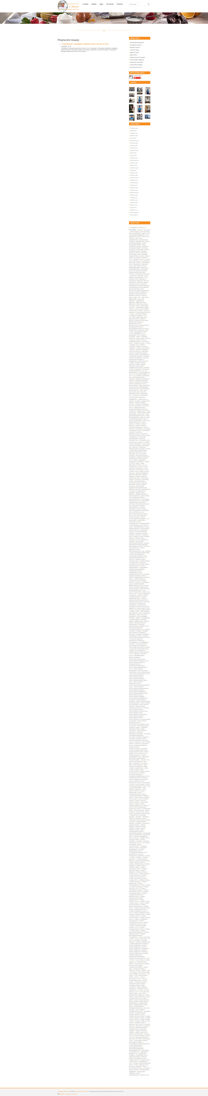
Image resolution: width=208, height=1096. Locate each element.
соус (139, 843)
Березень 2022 (134, 178)
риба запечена (138, 765)
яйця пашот (134, 1061)
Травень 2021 (134, 185)
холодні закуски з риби (136, 1016)
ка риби (138, 375)
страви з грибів (134, 867)
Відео (101, 4)
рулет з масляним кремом (139, 785)
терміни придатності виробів (138, 953)
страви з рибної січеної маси (137, 905)
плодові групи (143, 626)
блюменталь (140, 241)
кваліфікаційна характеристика (138, 387)
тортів (144, 980)
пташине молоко (134, 755)
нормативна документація (137, 556)
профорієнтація (134, 748)
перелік (139, 595)
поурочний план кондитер (137, 645)
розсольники (145, 783)
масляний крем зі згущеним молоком (138, 483)
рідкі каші (138, 789)
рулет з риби (146, 786)
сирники (138, 817)
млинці (142, 507)
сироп (144, 818)
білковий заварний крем (138, 255)
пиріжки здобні (135, 619)
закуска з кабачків (142, 349)
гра (145, 315)
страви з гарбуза (141, 865)
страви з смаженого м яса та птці (138, 911)
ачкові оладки (134, 232)
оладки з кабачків (134, 576)
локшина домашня (143, 457)
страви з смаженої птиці (141, 912)
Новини (93, 4)
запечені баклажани (135, 358)
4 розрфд (140, 227)
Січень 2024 (133, 155)
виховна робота (134, 284)
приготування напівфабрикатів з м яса (139, 686)
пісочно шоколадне (135, 761)
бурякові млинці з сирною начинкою (138, 252)
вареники (146, 261)
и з (143, 371)
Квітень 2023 (133, 165)
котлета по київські (135, 406)
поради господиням (142, 634)
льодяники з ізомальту (136, 462)
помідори (142, 632)
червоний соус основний (137, 1029)
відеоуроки (140, 301)
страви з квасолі (144, 873)
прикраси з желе (134, 727)
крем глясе (141, 414)
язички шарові (145, 1060)
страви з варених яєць (142, 860)
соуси (139, 844)
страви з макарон (134, 882)
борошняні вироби (135, 243)
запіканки (138, 369)
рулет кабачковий (135, 787)
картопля (137, 382)
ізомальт (138, 1066)
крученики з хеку (135, 430)
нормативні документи (136, 557)
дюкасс (143, 335)
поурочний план (141, 644)
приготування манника (136, 678)
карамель (138, 379)
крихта (146, 427)
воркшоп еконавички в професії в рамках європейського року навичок (139, 285)
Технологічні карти (136, 67)
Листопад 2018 (134, 212)
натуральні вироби (141, 531)
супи (140, 937)
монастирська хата (135, 514)
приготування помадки (136, 696)
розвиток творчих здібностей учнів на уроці (138, 779)
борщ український (134, 244)
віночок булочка (142, 304)
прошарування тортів (136, 752)
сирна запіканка (139, 810)
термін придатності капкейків (138, 948)
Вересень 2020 (134, 192)
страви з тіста (133, 927)
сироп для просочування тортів (139, 820)
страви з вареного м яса (137, 862)
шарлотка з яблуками (136, 1034)
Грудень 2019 (133, 197)
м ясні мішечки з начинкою (138, 467)
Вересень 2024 (134, 140)
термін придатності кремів (137, 950)
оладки (146, 574)
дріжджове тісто (134, 335)
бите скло (139, 238)
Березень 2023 (134, 168)
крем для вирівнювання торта (139, 414)
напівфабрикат (133, 523)
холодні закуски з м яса (136, 1014)
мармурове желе (134, 478)
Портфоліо (110, 4)
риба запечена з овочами (138, 765)
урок (139, 993)
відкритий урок (141, 302)
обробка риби (134, 562)
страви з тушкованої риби (137, 925)
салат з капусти (134, 791)
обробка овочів (145, 561)
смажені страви (140, 826)
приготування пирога (136, 695)
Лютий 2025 (133, 138)
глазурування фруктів (143, 312)
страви (132, 857)
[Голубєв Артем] (147, 99)
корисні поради (140, 402)
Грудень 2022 (133, 173)
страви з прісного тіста (136, 900)
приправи (144, 727)
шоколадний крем (136, 1045)
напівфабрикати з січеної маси (139, 528)
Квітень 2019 (133, 205)
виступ (146, 281)
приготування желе (143, 672)
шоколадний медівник (136, 1048)
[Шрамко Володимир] (139, 107)
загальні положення (143, 348)
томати (143, 970)
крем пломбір (141, 412)
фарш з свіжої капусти (141, 1000)
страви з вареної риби (136, 864)
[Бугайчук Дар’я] (139, 98)
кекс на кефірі (141, 392)
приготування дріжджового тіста (138, 668)
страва (147, 856)
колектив (136, 395)
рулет (132, 784)
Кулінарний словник (136, 65)
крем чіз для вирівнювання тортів (139, 418)
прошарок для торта (140, 750)
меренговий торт (134, 496)
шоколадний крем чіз (136, 1047)
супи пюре (146, 937)
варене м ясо (137, 261)
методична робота (135, 500)
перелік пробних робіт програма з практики (139, 602)
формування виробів (135, 1008)
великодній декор (134, 267)
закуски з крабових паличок (138, 353)
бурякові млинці (134, 251)
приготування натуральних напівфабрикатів (138, 687)
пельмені (133, 595)
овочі (143, 566)
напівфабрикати (145, 523)
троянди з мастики (140, 982)
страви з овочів (145, 885)
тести (132, 960)
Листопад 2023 (134, 160)
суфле (132, 939)
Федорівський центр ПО (64, 1091)
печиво (132, 611)
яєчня (136, 1065)
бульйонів (140, 249)
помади (138, 631)
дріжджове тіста (139, 333)
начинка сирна (139, 538)
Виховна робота (135, 47)
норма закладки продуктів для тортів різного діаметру (139, 553)
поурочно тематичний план (139, 649)
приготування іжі (142, 726)
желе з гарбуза (145, 338)
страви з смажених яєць (141, 908)
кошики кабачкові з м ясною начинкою (138, 410)
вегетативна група (140, 266)
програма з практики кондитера (139, 734)
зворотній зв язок (135, 371)
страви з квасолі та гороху (137, 875)
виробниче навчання (135, 281)
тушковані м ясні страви (137, 983)
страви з (138, 857)
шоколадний (133, 1044)
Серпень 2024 (134, 143)
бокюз (147, 241)
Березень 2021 (134, 187)
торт (148, 970)
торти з (136, 977)
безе (148, 233)
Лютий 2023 (133, 170)
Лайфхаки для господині (137, 57)
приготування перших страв (138, 693)
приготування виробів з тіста (138, 661)
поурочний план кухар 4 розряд (139, 647)
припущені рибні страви (136, 729)
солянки (146, 841)
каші (140, 385)
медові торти (140, 492)
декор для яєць (141, 317)
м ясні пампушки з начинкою (138, 469)
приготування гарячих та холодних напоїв (137, 663)
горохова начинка (141, 314)
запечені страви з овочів (137, 364)
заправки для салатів (135, 367)
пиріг (137, 611)
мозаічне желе (141, 509)
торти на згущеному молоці (138, 979)
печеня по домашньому (142, 610)
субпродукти (133, 937)
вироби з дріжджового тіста (138, 277)
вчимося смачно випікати (137, 294)
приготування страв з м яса (138, 711)
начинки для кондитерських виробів (139, 543)
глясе (132, 314)
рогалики (142, 773)
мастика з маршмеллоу (142, 489)
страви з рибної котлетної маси (139, 903)
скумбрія (138, 823)
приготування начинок (136, 690)
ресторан (144, 763)
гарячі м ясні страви (141, 309)
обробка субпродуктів (137, 563)
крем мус (133, 412)
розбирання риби (134, 778)
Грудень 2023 (133, 158)
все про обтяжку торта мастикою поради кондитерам (139, 289)
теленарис (136, 940)
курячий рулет (133, 440)
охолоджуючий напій (140, 587)
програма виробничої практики (136, 733)
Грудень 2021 (133, 180)
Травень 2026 (134, 128)
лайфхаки (142, 447)
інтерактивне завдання (139, 1070)
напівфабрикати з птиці (141, 527)
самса (137, 804)
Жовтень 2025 (134, 135)
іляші (144, 1066)
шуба (144, 1058)
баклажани (137, 233)
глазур (140, 310)
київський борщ (134, 393)
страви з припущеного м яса (138, 890)
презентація (139, 655)
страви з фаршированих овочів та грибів (139, 928)
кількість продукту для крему (139, 445)
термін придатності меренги (138, 951)
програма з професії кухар (137, 739)
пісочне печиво (134, 760)
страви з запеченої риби (138, 869)
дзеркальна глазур (135, 323)
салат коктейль (144, 797)
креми (137, 424)
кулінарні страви (134, 435)
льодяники (141, 460)
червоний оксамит (141, 1027)
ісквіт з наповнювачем (135, 1074)
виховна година (142, 282)
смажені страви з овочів (137, 828)
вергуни (144, 267)
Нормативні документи (137, 42)
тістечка (140, 990)
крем (148, 411)
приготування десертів (136, 665)
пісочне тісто (144, 760)
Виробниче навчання (136, 62)
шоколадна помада (140, 1040)
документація (133, 325)
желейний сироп (134, 341)
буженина (145, 246)
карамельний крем (141, 380)
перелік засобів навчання (138, 596)
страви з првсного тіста (139, 887)
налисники (141, 520)
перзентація (141, 608)
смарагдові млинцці (135, 833)
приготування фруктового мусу (137, 721)
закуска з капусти (135, 351)
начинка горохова (141, 533)
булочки (144, 248)
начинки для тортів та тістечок (139, 546)
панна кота (145, 592)
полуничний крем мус (136, 629)
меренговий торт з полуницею (139, 499)
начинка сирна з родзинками (138, 540)
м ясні (140, 466)
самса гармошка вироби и (136, 804)
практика (136, 653)
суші (136, 939)
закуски (145, 351)
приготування (134, 657)
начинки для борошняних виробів (136, 542)
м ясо (137, 471)
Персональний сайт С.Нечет (81, 1091)
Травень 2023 (134, 163)
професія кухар (134, 747)
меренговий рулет (141, 494)
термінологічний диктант (137, 958)
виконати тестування (142, 274)
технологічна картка (141, 964)
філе (137, 1009)
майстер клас (144, 471)
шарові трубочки (139, 1035)
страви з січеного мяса (137, 916)
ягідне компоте (134, 1060)
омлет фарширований (136, 577)
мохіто (145, 514)
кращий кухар (141, 411)
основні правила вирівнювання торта (136, 584)
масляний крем (140, 481)
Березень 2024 (134, 150)
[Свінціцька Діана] (139, 90)
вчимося (144, 292)
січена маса (143, 939)
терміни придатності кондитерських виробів (136, 955)
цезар (141, 1024)
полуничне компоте (135, 627)
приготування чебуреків (137, 659)
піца (144, 761)
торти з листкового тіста (137, 978)
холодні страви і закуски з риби (137, 1023)
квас (141, 390)
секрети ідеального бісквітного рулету (137, 807)
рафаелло (137, 763)
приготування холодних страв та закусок (139, 725)
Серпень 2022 (134, 175)
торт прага (142, 974)
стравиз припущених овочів (137, 934)
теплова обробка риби (143, 942)
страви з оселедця (136, 886)
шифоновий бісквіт (142, 1037)
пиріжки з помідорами (143, 618)
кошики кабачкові (139, 407)
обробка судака (144, 564)
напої (138, 522)
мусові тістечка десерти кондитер (137, 517)
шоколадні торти (141, 1055)
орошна (137, 582)
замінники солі (144, 354)
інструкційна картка (135, 1068)
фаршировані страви (140, 1005)
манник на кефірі (141, 476)
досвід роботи (144, 325)
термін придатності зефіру (137, 947)
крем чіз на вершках (135, 420)
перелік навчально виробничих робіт (138, 599)
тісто (136, 992)
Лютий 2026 (133, 130)
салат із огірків (143, 799)
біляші (142, 256)
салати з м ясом (140, 800)
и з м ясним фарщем (140, 374)
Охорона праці (134, 50)
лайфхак (135, 447)
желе (138, 338)
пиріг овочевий (142, 616)
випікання (133, 276)
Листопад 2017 (134, 215)
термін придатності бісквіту (139, 943)
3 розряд (133, 227)
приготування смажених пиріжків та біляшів (138, 707)
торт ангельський (143, 972)
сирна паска (139, 812)
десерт (143, 319)
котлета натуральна (142, 404)
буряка (146, 249)
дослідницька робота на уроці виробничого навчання (139, 329)
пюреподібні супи (135, 756)
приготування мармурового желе (138, 681)
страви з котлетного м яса (137, 878)
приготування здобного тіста (139, 674)
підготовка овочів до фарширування (139, 757)
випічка (140, 276)
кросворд (139, 429)
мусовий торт (141, 515)
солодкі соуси (144, 838)
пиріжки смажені (139, 623)
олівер (143, 576)
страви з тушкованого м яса (136, 921)
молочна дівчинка (135, 510)
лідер (137, 463)
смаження (145, 823)
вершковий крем (134, 269)
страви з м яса (144, 880)
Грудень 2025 (133, 133)
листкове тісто (134, 453)
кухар (147, 442)
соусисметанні (134, 846)
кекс (145, 390)
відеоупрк (145, 297)
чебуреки (139, 1026)
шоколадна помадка (135, 1042)
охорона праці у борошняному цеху (139, 589)
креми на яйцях (141, 425)
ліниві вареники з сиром (136, 464)
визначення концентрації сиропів (137, 273)
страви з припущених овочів (137, 889)
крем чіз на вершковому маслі (139, 421)
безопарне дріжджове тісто (139, 235)
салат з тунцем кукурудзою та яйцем (138, 794)
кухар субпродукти (135, 444)
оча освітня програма (137, 591)
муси (134, 515)
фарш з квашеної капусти (139, 997)
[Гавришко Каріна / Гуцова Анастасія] (139, 116)
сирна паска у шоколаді (139, 812)
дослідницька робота (136, 327)
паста (136, 593)
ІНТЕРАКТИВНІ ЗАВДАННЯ (137, 60)
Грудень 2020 (133, 190)
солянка (139, 841)
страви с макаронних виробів (137, 931)
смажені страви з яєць (136, 830)
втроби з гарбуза (134, 292)
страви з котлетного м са (137, 877)
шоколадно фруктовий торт (139, 1051)
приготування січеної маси (138, 714)
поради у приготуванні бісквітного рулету (139, 636)
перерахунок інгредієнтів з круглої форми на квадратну (139, 606)
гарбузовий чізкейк (142, 307)
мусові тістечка (134, 517)
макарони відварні (142, 473)
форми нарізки (138, 1006)
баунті (144, 233)
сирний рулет (145, 813)
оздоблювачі (133, 567)
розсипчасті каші (134, 783)
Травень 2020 (134, 195)
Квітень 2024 (133, 148)
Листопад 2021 (134, 182)
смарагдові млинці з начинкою (139, 833)
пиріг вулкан (145, 611)
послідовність (133, 642)
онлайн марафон (139, 579)
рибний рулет (139, 768)
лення (148, 449)
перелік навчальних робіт (137, 597)
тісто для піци (144, 992)
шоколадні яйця (134, 1057)
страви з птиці (144, 901)
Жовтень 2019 (134, 200)
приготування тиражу (136, 716)
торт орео (133, 972)
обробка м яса (133, 561)
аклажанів (147, 230)
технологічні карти (135, 967)
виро (146, 276)
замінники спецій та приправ (139, 356)
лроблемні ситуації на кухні (138, 458)
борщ (144, 243)
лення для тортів (140, 452)
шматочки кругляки (135, 1039)
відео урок (137, 297)
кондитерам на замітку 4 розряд (138, 400)
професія (138, 743)
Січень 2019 (133, 207)
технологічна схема (135, 965)
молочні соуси (138, 512)
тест (148, 958)
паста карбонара (144, 593)
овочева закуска (134, 566)
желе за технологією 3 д (138, 340)
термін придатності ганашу (138, 945)
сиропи (132, 821)
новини (147, 551)
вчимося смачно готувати (137, 295)
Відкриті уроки (134, 52)
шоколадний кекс (144, 1044)
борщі (138, 246)
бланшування (133, 240)
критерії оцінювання (135, 427)
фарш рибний (143, 1001)
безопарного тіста (135, 236)
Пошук (107, 20)
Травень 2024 (134, 145)
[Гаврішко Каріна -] (147, 108)
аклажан (139, 230)
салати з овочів (134, 802)
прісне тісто (143, 753)
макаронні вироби (135, 475)
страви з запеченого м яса (137, 868)
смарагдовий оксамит (136, 831)
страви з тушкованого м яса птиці (138, 923)
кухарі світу (146, 444)
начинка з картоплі (135, 535)
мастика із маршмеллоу (137, 491)
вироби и (143, 279)
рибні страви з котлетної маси (136, 770)
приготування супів (135, 713)
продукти (137, 742)
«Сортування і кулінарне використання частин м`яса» (85, 43)
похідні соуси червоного (137, 650)
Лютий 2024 (133, 153)
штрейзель (138, 1058)
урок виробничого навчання (137, 994)
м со (143, 465)
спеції (136, 847)
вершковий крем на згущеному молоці (138, 269)
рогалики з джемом (135, 774)
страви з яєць (134, 930)
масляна (138, 479)
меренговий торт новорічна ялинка (139, 496)
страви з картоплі (141, 872)
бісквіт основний (134, 257)
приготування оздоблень (137, 691)
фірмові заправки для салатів (136, 1010)
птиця (143, 755)
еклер (138, 336)
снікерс (135, 838)
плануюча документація (136, 625)
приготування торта (135, 717)
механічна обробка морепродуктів (137, 506)
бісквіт (147, 256)
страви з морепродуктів (135, 884)
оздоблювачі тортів (135, 571)
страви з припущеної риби (139, 892)
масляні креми (141, 484)
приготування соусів (136, 709)
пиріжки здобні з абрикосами (137, 620)
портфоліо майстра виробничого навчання (136, 639)
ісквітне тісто (144, 1075)
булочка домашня (135, 248)
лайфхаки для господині (137, 449)
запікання (145, 369)
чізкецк (137, 1032)
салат (144, 789)
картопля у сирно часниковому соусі (139, 383)
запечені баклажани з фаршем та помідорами (139, 359)
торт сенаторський (140, 975)
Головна (85, 4)
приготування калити (136, 675)
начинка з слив (138, 536)
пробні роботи (141, 730)
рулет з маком (139, 784)
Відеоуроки (133, 55)
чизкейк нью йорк (141, 1030)
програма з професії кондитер (138, 737)
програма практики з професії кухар (138, 741)
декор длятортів (134, 319)
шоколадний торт (134, 1050)
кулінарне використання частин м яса (138, 433)
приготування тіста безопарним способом (139, 720)
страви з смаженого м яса (137, 909)
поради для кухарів (135, 636)
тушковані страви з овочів (137, 987)
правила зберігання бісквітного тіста (139, 652)
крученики (147, 429)
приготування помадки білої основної (138, 699)
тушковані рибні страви (136, 985)
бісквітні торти (138, 259)
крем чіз (142, 417)
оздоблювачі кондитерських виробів (138, 568)
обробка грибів (140, 559)
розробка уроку (139, 781)
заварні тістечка (141, 346)
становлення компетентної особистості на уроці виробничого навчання (138, 854)
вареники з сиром (135, 262)
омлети (146, 577)
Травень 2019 (134, 202)
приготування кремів (136, 677)
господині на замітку (136, 315)
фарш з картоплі (140, 996)
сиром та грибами (135, 818)
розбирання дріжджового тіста (139, 776)
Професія (120, 4)
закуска (132, 349)
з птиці (148, 343)
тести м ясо (139, 960)
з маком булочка (139, 343)
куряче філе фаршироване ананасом (137, 437)
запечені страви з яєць (136, 366)
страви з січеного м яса (139, 915)
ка (134, 375)
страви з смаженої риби (137, 914)
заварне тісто (134, 345)
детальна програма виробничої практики (138, 321)
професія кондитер (140, 745)
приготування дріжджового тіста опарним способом (138, 670)
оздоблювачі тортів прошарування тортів (136, 573)
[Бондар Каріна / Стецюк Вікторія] (147, 115)
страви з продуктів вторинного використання (138, 894)
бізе (139, 254)
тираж (138, 970)
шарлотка (144, 1032)
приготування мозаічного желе (136, 682)
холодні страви (139, 1018)
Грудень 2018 (133, 210)
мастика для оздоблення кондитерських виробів (138, 487)
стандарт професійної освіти (136, 850)
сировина (145, 817)
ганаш (138, 305)
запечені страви (140, 362)
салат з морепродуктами (135, 793)
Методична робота (135, 45)
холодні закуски (140, 1013)
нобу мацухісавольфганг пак (136, 550)
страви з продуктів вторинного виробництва (137, 898)
